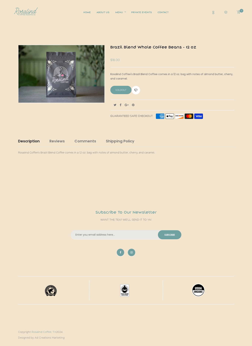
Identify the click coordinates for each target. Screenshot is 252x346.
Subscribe (169, 234)
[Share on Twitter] (115, 105)
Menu (119, 12)
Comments (85, 141)
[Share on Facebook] (120, 105)
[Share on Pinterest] (133, 105)
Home (87, 12)
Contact (163, 12)
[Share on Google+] (127, 105)
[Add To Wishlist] (136, 90)
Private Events (141, 12)
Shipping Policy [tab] (120, 141)
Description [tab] (29, 141)
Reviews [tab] (57, 141)
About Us (102, 12)
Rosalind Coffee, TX (44, 332)
